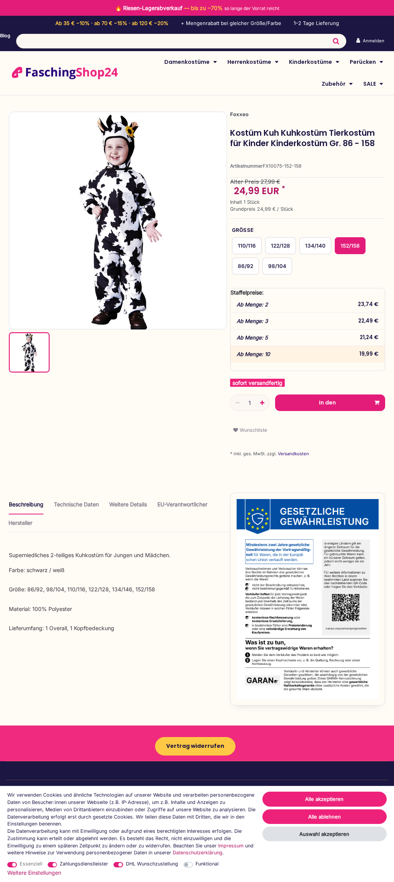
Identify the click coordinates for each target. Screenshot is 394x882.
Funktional (207, 864)
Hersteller (20, 522)
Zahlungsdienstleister (84, 864)
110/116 (247, 246)
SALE (370, 84)
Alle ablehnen (324, 817)
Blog (5, 35)
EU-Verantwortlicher (182, 504)
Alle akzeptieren (324, 799)
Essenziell (31, 864)
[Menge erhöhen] (262, 403)
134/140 (315, 246)
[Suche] (336, 41)
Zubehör (334, 84)
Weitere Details (128, 504)
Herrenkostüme (249, 62)
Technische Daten (76, 504)
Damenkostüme (187, 62)
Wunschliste (252, 430)
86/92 (245, 266)
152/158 (350, 246)
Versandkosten (293, 453)
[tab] (26, 507)
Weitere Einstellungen (34, 872)
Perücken (363, 62)
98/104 (277, 266)
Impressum (231, 846)
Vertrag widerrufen (195, 746)
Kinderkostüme (311, 62)
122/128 (280, 246)
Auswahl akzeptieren (324, 834)
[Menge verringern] (237, 403)
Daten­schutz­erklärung (197, 852)
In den (327, 402)
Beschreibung (26, 504)
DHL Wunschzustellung (152, 864)
